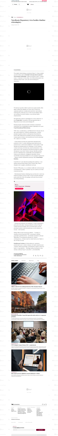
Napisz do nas (13, 411)
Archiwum (29, 412)
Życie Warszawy (39, 415)
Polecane (24, 260)
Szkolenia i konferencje (15, 419)
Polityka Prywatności (21, 408)
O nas (12, 408)
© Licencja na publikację (18, 253)
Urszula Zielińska (17, 69)
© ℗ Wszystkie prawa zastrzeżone (20, 254)
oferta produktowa (28, 422)
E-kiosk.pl (38, 408)
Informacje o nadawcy (22, 412)
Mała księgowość (40, 412)
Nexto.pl (38, 411)
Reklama (29, 408)
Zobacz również (14, 260)
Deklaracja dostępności (22, 413)
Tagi (38, 260)
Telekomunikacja (20, 17)
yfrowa (32, 4)
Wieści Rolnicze (39, 414)
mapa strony (13, 422)
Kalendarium (20, 422)
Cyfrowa (15, 17)
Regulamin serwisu (21, 411)
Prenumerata (29, 411)
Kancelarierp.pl (39, 413)
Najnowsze (31, 260)
